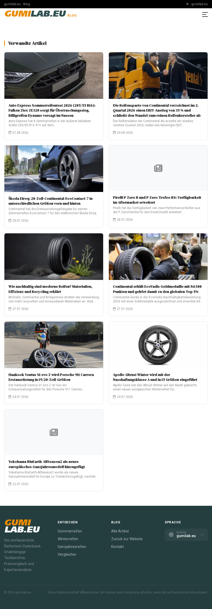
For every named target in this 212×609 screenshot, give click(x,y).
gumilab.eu (199, 4)
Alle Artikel (120, 531)
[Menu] (205, 14)
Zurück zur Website (127, 539)
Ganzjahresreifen (72, 547)
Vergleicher (67, 554)
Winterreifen (68, 539)
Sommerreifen (70, 531)
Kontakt (117, 547)
